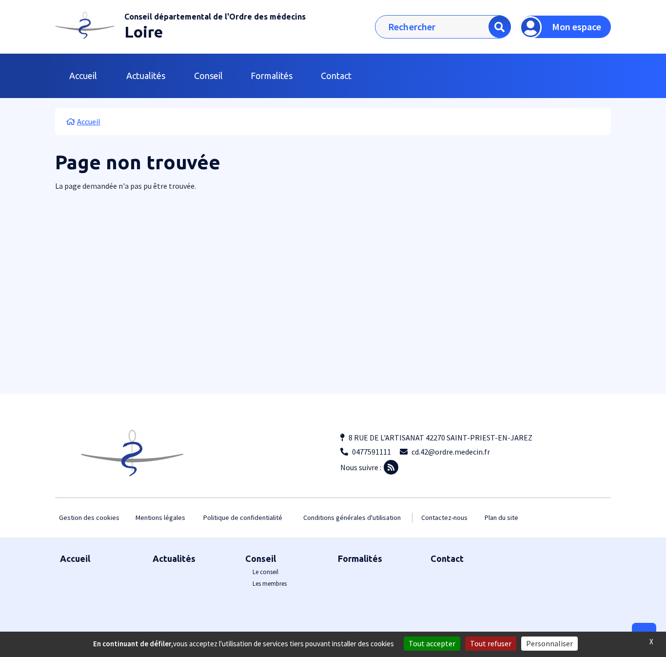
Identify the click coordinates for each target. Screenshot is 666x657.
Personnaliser (549, 643)
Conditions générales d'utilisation (352, 517)
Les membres (270, 583)
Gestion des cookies (89, 517)
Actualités (145, 75)
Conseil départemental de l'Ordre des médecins (215, 16)
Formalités (272, 75)
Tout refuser (490, 643)
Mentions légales (160, 517)
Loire (143, 31)
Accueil (83, 75)
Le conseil (265, 572)
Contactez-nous (444, 517)
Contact (336, 75)
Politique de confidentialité (242, 517)
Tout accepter (432, 643)
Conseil (260, 558)
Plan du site (501, 517)
